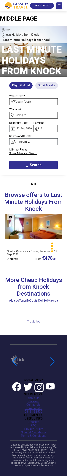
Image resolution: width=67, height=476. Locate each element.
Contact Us (33, 404)
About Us (33, 398)
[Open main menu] (59, 5)
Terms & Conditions (33, 435)
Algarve (14, 300)
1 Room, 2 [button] (23, 141)
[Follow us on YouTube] (50, 387)
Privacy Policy (33, 429)
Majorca (53, 300)
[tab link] (46, 85)
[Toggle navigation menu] (59, 5)
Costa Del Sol (39, 300)
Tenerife (24, 300)
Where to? (15, 109)
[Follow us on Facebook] (16, 387)
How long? (40, 122)
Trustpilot (33, 321)
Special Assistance (33, 432)
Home (6, 29)
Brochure (33, 422)
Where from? (17, 96)
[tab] (21, 85)
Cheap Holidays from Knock (21, 34)
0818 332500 (33, 411)
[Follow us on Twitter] (28, 387)
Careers (33, 401)
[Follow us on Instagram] (39, 387)
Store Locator (33, 408)
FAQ (33, 425)
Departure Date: (18, 122)
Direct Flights (19, 149)
